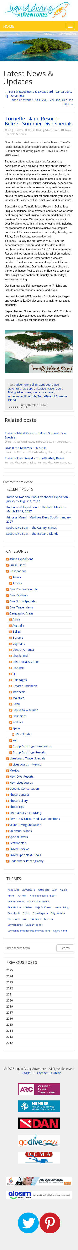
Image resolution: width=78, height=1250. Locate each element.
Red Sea (18, 722)
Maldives (18, 698)
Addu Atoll (13, 889)
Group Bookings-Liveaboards (32, 746)
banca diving (61, 907)
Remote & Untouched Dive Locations (34, 819)
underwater (15, 396)
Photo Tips (16, 807)
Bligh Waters (58, 913)
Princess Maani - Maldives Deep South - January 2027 (38, 519)
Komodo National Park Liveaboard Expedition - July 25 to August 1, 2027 (38, 499)
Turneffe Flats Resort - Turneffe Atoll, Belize (34, 458)
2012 (9, 1043)
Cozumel (18, 668)
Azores (17, 583)
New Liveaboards (21, 782)
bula (24, 918)
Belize (34, 384)
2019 (9, 1006)
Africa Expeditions (21, 559)
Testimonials (18, 843)
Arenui (11, 895)
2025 (9, 970)
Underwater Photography (26, 861)
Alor (54, 889)
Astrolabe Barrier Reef (42, 895)
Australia (18, 625)
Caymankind (60, 930)
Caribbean (45, 384)
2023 (9, 982)
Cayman (48, 918)
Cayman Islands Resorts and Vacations (29, 930)
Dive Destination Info (23, 589)
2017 (9, 1012)
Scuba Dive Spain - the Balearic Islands (32, 534)
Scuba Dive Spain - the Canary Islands (31, 527)
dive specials (31, 388)
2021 (9, 994)
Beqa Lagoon (40, 913)
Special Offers (18, 837)
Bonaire (17, 637)
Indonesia (19, 692)
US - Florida (23, 734)
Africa (16, 619)
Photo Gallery (18, 801)
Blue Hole (30, 396)
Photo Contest (19, 795)
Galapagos (19, 680)
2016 (9, 1018)
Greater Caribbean (24, 686)
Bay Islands (14, 913)
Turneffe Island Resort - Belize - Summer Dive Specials (39, 121)
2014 (9, 1031)
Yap (14, 740)
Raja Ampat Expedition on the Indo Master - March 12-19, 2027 (36, 509)
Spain (16, 728)
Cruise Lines (17, 565)
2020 (9, 1000)
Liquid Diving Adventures (43, 130)
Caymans (18, 644)
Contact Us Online (49, 1073)
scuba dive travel (43, 392)
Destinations (17, 571)
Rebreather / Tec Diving (25, 813)
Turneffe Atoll (46, 396)
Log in (26, 1073)
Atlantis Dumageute (38, 901)
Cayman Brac (15, 924)
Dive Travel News (21, 607)
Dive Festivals (18, 595)
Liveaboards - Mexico (26, 764)
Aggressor (43, 889)
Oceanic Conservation (24, 788)
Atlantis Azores (16, 901)
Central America (23, 650)
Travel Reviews (19, 849)
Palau (16, 704)
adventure (22, 384)
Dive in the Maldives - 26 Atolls (25, 448)
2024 (9, 976)
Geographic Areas (21, 613)
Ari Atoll (22, 895)
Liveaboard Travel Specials (27, 758)
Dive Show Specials (22, 601)
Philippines (19, 716)
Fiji (14, 674)
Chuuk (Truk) (21, 656)
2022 (9, 988)
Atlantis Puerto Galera (20, 907)
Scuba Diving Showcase (25, 825)
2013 (9, 1037)
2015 (9, 1024)
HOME (8, 26)
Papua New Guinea (25, 710)
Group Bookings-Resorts (29, 752)
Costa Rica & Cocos (25, 662)
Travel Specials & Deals (25, 855)
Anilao (16, 577)
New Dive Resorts (21, 776)
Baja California (43, 907)
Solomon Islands (20, 831)
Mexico (14, 770)
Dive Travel (47, 388)
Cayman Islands (33, 924)
